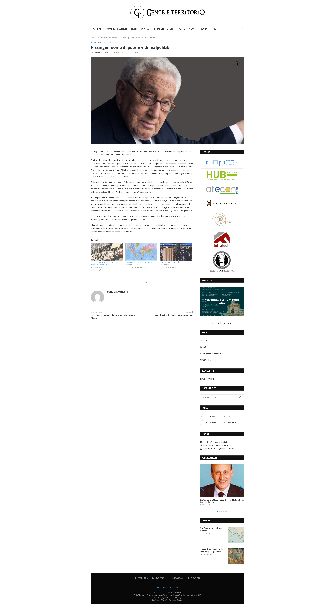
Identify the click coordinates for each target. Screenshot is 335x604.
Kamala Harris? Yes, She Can (172, 262)
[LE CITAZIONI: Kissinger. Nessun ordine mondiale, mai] (107, 252)
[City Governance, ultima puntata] (236, 535)
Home (93, 37)
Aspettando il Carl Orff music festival (222, 301)
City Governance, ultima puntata (211, 529)
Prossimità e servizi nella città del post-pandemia (211, 550)
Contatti (203, 347)
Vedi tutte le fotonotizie (222, 323)
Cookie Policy (161, 587)
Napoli (182, 29)
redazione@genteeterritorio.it (215, 445)
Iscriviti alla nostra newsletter (212, 353)
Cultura (145, 29)
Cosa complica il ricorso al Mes (138, 262)
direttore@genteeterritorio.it (215, 442)
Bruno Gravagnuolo (100, 52)
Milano (192, 29)
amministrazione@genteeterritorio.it (218, 448)
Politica (203, 29)
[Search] (242, 29)
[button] (202, 301)
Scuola (134, 29)
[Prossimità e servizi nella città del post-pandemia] (236, 556)
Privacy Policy (205, 360)
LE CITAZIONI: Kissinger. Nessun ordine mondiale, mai (105, 263)
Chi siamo (204, 340)
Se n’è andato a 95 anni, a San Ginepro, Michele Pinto (222, 500)
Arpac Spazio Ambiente (117, 29)
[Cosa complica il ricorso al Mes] (141, 252)
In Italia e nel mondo (163, 29)
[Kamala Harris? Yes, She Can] (176, 252)
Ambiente (97, 29)
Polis (215, 29)
